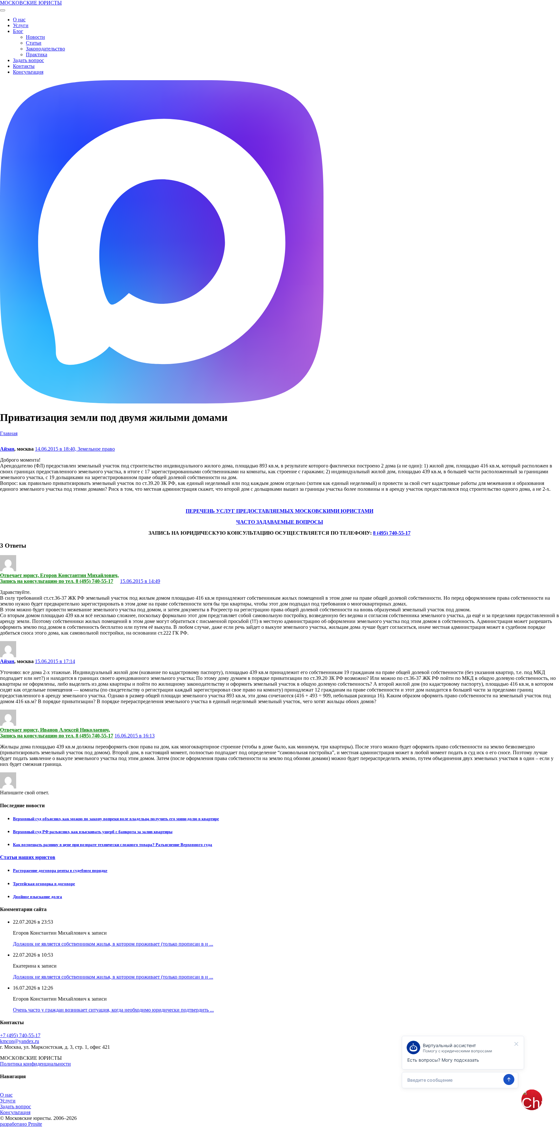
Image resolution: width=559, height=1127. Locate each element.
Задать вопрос (28, 60)
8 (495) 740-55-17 (392, 533)
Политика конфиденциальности (35, 1064)
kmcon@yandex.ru (19, 1041)
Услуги (20, 25)
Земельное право (96, 449)
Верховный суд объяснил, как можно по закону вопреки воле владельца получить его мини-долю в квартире (116, 818)
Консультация (28, 72)
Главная (8, 433)
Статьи (33, 43)
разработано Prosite (21, 1124)
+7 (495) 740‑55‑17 (20, 1035)
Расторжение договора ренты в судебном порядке (60, 870)
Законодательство (45, 48)
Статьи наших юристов (27, 857)
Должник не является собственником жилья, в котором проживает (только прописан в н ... (113, 944)
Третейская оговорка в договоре (44, 883)
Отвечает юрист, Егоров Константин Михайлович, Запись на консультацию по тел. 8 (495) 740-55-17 (59, 578)
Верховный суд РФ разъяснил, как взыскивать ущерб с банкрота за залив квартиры (92, 831)
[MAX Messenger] (161, 401)
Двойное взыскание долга (37, 896)
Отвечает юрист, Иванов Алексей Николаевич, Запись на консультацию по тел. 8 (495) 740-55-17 (56, 732)
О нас (19, 19)
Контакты (24, 66)
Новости (35, 37)
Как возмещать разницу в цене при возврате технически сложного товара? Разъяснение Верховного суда (112, 844)
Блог (18, 31)
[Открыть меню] (2, 10)
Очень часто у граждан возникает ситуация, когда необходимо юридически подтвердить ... (113, 1010)
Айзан (7, 449)
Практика (36, 54)
